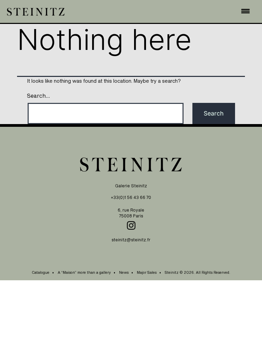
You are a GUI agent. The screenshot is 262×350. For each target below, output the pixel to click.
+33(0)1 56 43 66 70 (131, 197)
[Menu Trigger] (245, 10)
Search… (38, 96)
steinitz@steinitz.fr (131, 239)
